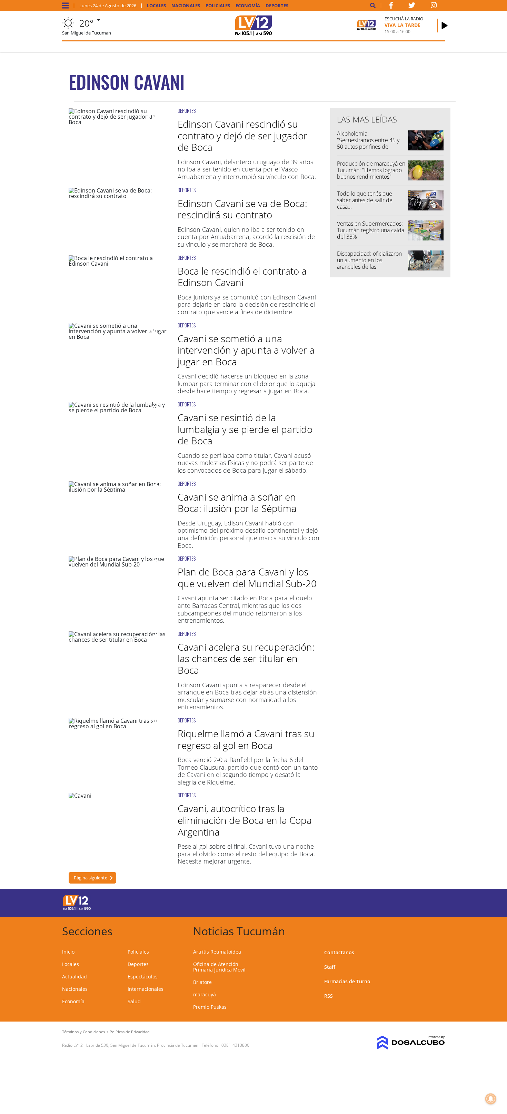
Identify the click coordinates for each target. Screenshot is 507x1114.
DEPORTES (187, 110)
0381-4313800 (235, 1045)
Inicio (68, 951)
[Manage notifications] (490, 1098)
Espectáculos (143, 976)
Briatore (202, 982)
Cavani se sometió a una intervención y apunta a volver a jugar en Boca (246, 350)
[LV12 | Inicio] (437, 930)
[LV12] (77, 909)
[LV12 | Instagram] (434, 6)
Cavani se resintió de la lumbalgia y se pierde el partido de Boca (245, 429)
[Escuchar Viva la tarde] (444, 25)
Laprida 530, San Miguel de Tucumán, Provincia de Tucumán (142, 1045)
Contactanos (339, 952)
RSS (328, 996)
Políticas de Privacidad (130, 1031)
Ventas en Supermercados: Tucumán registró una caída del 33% (370, 230)
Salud (134, 1001)
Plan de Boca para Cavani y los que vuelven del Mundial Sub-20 (247, 577)
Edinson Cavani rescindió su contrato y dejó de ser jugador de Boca (242, 135)
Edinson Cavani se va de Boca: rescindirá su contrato (242, 209)
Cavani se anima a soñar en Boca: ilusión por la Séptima (237, 502)
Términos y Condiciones (83, 1031)
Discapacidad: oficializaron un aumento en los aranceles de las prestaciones (369, 263)
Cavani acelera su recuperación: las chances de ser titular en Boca (246, 658)
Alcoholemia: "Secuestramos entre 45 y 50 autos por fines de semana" (368, 143)
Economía (248, 5)
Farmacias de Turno (347, 981)
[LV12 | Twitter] (411, 6)
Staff (329, 967)
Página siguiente (90, 878)
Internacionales (145, 989)
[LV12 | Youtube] (396, 901)
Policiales (218, 5)
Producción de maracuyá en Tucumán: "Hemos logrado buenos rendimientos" (371, 170)
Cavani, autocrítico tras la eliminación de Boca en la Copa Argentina (245, 820)
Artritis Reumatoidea (217, 951)
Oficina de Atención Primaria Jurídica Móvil (219, 967)
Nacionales (185, 5)
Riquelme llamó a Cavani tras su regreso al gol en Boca (246, 739)
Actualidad (74, 976)
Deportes (277, 5)
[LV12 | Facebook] (391, 6)
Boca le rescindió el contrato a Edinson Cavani (242, 276)
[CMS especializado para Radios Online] (401, 1042)
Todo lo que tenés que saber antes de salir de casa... (364, 200)
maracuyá (204, 994)
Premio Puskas (210, 1007)
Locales (156, 5)
